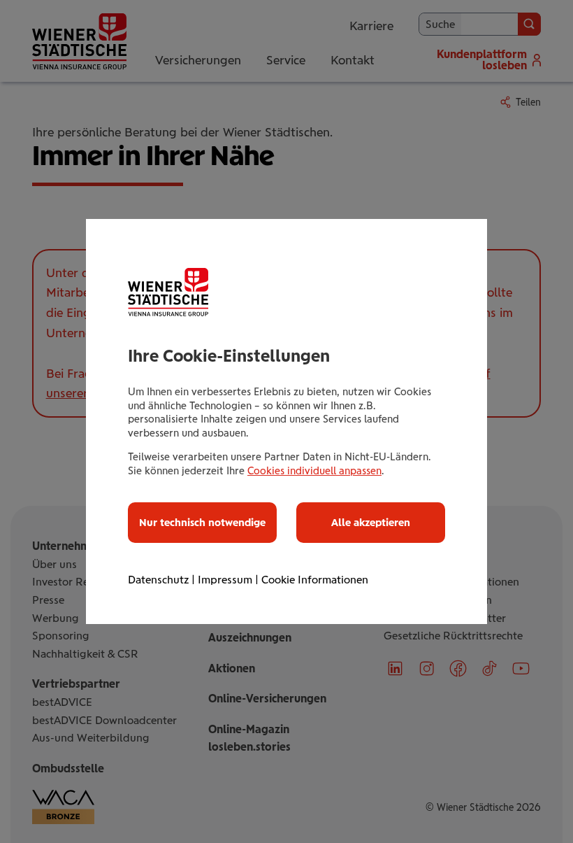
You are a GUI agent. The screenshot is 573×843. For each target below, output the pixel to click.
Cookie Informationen (314, 579)
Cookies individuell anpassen (314, 471)
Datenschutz (158, 579)
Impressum (225, 579)
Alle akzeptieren (370, 522)
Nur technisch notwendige (202, 522)
